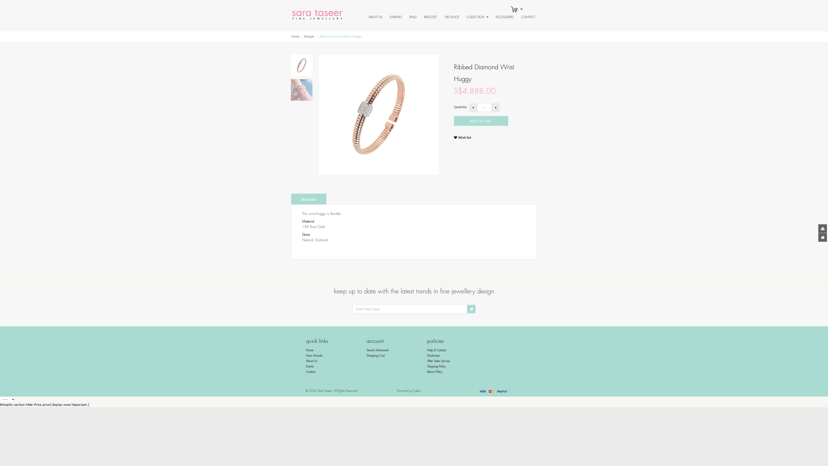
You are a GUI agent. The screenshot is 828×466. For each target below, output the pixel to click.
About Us (311, 360)
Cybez (416, 390)
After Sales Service (438, 360)
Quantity (460, 107)
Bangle (309, 36)
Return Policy (434, 371)
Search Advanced (378, 350)
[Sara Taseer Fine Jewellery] (318, 14)
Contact (310, 371)
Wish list (464, 137)
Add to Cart (491, 121)
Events (310, 366)
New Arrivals (314, 355)
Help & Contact (436, 350)
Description (309, 199)
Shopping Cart (376, 355)
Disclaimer (433, 355)
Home (295, 36)
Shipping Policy (436, 366)
